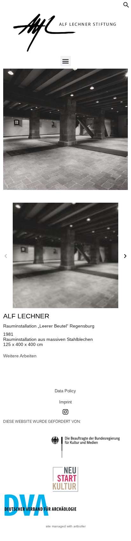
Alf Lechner (26, 316)
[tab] (20, 355)
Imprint (65, 402)
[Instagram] (65, 412)
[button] (126, 6)
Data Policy (65, 391)
